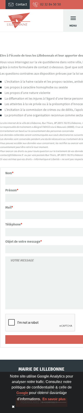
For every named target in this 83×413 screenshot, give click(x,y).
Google (22, 393)
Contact (21, 4)
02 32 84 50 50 (50, 4)
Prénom (11, 190)
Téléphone (13, 224)
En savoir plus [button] (53, 399)
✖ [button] (13, 407)
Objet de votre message (22, 242)
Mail (8, 207)
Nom (8, 173)
